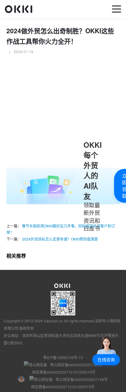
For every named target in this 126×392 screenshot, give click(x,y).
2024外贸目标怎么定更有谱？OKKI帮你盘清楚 (59, 238)
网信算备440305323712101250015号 (63, 372)
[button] (106, 359)
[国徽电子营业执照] (23, 379)
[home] (20, 9)
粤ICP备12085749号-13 (63, 357)
